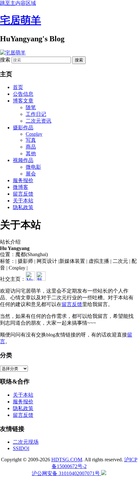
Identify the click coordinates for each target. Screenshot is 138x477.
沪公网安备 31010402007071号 (66, 473)
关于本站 (23, 200)
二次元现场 (26, 442)
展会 (31, 173)
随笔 (31, 107)
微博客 (20, 187)
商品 (31, 147)
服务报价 (23, 180)
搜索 (5, 59)
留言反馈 (23, 194)
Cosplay (34, 134)
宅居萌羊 (20, 20)
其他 (31, 153)
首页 (18, 87)
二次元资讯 (38, 121)
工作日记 (36, 114)
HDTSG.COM (66, 459)
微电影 (33, 167)
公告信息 (23, 94)
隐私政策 (23, 207)
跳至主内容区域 (18, 3)
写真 (31, 140)
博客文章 (23, 100)
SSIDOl (21, 448)
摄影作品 (23, 127)
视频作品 (23, 160)
